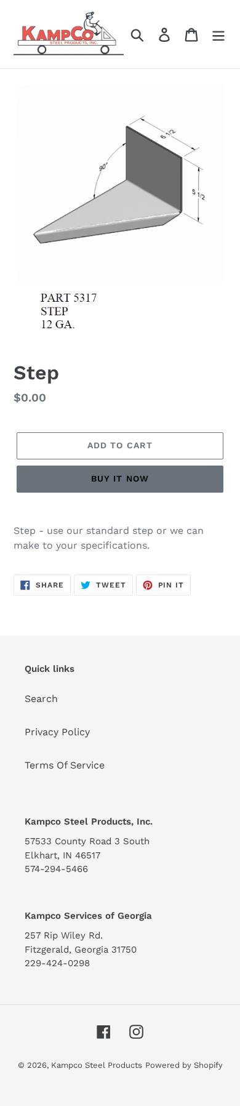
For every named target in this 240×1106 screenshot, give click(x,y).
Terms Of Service (65, 765)
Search (41, 698)
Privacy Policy (57, 732)
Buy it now (120, 478)
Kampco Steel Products (96, 1065)
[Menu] (218, 34)
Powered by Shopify (184, 1065)
